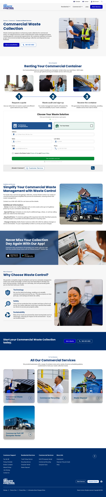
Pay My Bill (6, 459)
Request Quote (93, 481)
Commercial (12, 20)
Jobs (87, 7)
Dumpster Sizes (43, 464)
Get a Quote (70, 341)
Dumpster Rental (25, 464)
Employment (60, 459)
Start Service (96, 7)
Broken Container (8, 464)
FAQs (58, 464)
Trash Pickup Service (27, 459)
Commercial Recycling (45, 462)
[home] (8, 7)
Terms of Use (35, 153)
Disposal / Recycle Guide (63, 462)
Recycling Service (26, 462)
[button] (65, 6)
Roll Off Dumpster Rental (45, 459)
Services (5, 20)
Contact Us (6, 473)
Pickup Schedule (7, 462)
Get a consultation (11, 45)
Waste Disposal (25, 467)
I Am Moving (6, 470)
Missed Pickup (7, 467)
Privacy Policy (45, 153)
